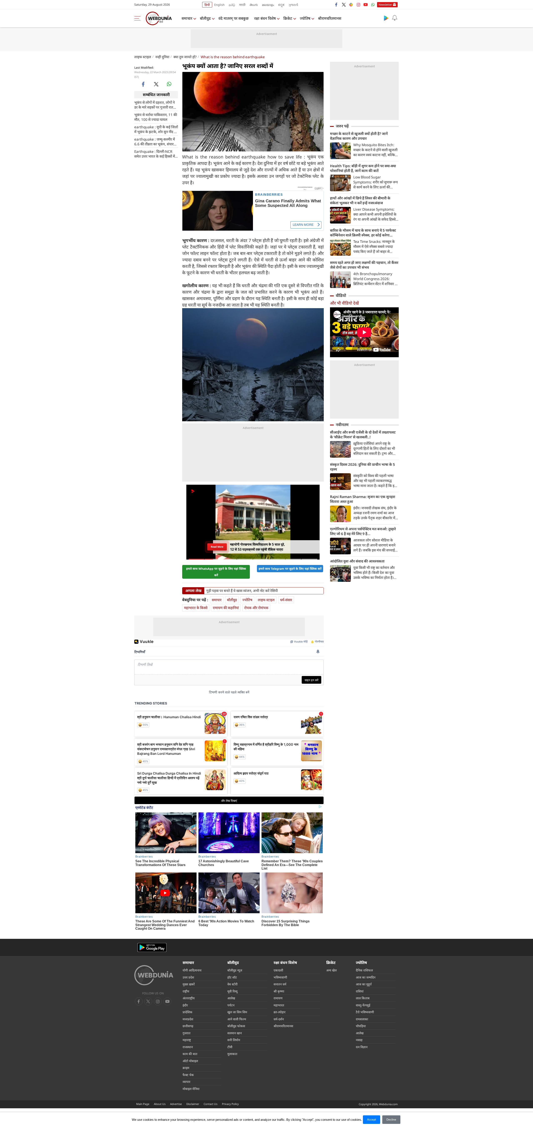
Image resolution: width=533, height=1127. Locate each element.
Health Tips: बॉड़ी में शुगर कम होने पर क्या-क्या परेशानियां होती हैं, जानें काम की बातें (363, 168)
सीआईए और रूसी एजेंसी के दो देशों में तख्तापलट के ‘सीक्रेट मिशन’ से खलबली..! (363, 434)
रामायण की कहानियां (226, 607)
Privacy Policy (230, 1104)
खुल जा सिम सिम (237, 1012)
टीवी (229, 1047)
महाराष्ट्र (187, 1040)
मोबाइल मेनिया (191, 1089)
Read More (217, 547)
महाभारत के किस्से (195, 607)
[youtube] (365, 4)
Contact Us (210, 1104)
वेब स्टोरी (232, 984)
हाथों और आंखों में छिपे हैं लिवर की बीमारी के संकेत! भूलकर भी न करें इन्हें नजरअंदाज (360, 200)
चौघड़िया (361, 1026)
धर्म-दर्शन (279, 1019)
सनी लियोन (233, 1040)
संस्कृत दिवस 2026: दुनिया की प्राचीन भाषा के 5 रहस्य (362, 467)
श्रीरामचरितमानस (329, 18)
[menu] (138, 18)
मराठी (242, 5)
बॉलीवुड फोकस (236, 1026)
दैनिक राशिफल (364, 970)
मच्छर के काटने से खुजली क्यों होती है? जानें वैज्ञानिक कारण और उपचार (359, 136)
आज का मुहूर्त (364, 984)
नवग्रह (359, 1040)
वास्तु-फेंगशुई (363, 1005)
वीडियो (341, 295)
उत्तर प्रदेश (188, 977)
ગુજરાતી (293, 5)
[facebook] (336, 4)
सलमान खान (234, 1033)
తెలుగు (254, 5)
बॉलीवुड (205, 18)
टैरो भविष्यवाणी (365, 1012)
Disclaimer (192, 1104)
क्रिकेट (287, 18)
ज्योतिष (305, 18)
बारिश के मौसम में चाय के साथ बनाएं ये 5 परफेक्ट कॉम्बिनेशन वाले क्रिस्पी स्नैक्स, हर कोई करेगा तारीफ (363, 232)
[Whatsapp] (373, 4)
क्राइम (186, 1068)
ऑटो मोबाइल (190, 1061)
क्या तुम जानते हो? (185, 56)
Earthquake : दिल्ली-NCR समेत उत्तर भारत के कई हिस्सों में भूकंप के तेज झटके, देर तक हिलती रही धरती (154, 153)
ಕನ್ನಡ (281, 5)
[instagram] (358, 4)
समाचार (187, 18)
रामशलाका (362, 1019)
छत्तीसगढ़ (188, 1026)
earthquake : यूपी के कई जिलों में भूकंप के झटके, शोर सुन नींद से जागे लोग (156, 129)
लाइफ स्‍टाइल (142, 56)
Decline (391, 1119)
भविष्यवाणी (280, 977)
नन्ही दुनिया (162, 56)
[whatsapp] (169, 84)
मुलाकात (232, 1054)
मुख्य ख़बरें (189, 984)
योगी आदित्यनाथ (192, 970)
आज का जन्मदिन (365, 977)
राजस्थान (188, 1047)
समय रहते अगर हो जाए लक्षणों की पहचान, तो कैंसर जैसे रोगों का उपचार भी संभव (364, 265)
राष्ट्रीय (186, 991)
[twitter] (344, 4)
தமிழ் (232, 5)
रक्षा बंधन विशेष (265, 18)
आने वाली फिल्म (236, 1019)
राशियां (360, 991)
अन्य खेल (331, 970)
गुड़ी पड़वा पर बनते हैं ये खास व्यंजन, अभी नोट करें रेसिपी (242, 590)
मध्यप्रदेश (188, 1019)
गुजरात (187, 1033)
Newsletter (385, 4)
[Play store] (386, 18)
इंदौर (185, 1005)
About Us (160, 1104)
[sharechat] (351, 4)
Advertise (176, 1104)
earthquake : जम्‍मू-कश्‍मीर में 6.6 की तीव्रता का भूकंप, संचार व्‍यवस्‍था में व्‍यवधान (154, 141)
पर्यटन (230, 1005)
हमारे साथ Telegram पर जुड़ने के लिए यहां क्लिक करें (290, 569)
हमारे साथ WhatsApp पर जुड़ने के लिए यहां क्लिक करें (216, 572)
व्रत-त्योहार (279, 1012)
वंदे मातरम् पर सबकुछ (233, 18)
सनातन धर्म (280, 984)
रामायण (278, 998)
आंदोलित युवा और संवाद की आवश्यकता (357, 561)
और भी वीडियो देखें (344, 303)
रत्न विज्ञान (361, 1047)
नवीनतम (342, 424)
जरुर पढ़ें (342, 126)
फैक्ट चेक (188, 1075)
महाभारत (279, 1005)
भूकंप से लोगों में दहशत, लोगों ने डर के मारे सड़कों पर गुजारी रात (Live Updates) (154, 104)
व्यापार (186, 1082)
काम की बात (190, 1054)
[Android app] (152, 947)
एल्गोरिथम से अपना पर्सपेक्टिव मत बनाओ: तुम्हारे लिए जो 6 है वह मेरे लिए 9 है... (363, 531)
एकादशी (278, 970)
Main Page (142, 1104)
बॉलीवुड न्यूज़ (234, 970)
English (219, 5)
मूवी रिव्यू (232, 991)
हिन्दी (207, 5)
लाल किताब (363, 998)
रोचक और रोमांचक (256, 607)
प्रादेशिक (187, 1012)
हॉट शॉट (232, 977)
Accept (371, 1119)
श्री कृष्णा (279, 991)
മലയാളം (268, 5)
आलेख (231, 998)
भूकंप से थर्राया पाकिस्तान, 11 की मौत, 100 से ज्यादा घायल (155, 117)
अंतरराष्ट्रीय (189, 998)
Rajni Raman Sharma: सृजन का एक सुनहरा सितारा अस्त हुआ (362, 499)
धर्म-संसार (286, 599)
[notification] (394, 18)
